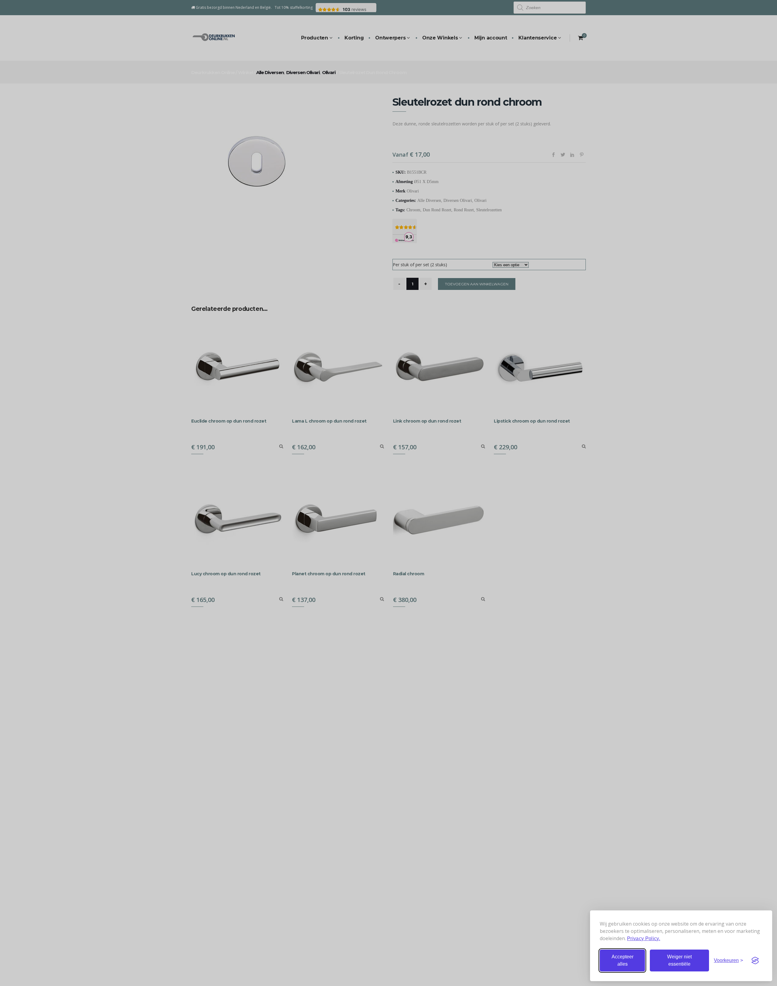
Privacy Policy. (643, 938)
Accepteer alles (622, 960)
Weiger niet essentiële (679, 960)
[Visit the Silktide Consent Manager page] (755, 960)
